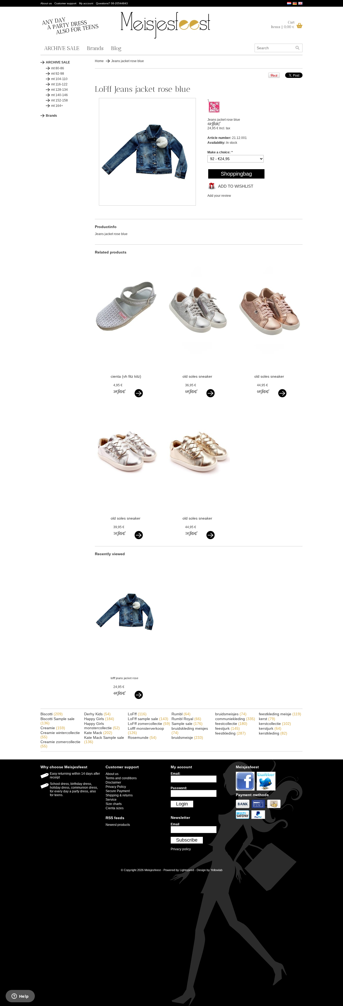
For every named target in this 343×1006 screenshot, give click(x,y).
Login (182, 804)
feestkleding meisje (280, 714)
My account (86, 3)
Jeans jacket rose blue (127, 61)
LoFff (137, 714)
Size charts (114, 804)
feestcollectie (231, 723)
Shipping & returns (119, 795)
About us (46, 3)
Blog (116, 48)
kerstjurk (270, 728)
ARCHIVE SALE (61, 48)
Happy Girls (99, 719)
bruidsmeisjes (231, 714)
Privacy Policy (116, 787)
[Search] (297, 48)
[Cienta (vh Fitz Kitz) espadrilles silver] (126, 362)
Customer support (65, 3)
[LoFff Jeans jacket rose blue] (147, 204)
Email (175, 824)
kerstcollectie (275, 723)
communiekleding (235, 719)
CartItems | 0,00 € (283, 24)
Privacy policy (181, 849)
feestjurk (227, 728)
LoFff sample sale (148, 719)
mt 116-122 (59, 84)
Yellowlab (216, 870)
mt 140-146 (59, 95)
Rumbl (181, 714)
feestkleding (230, 733)
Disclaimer (113, 782)
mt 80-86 (57, 68)
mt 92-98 (57, 73)
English (300, 3)
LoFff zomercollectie (149, 723)
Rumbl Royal (186, 719)
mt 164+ (57, 106)
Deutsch (295, 3)
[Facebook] (246, 791)
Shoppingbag (236, 174)
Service (111, 799)
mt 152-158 (59, 100)
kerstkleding (273, 733)
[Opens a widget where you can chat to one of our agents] (20, 996)
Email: (175, 774)
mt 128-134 (59, 90)
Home (99, 61)
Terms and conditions (121, 778)
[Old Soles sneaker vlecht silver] (126, 504)
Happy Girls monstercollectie (102, 725)
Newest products (118, 825)
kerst (267, 719)
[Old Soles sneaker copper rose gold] (270, 362)
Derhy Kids (97, 714)
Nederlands (289, 3)
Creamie (52, 728)
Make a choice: (220, 152)
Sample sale (187, 723)
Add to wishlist (235, 186)
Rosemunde (142, 737)
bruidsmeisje (187, 737)
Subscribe (186, 840)
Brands (95, 48)
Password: (179, 788)
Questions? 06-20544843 (112, 3)
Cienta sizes (115, 808)
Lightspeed (187, 870)
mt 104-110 (59, 79)
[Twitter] (267, 791)
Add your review (219, 196)
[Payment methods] (244, 808)
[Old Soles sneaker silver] (198, 362)
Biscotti (51, 714)
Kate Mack (98, 733)
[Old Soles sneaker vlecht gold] (198, 504)
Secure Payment (118, 791)
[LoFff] (214, 111)
